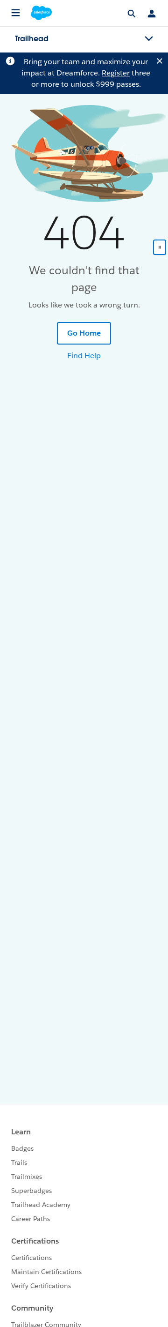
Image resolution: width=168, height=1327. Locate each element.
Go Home (84, 333)
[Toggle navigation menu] (149, 39)
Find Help (84, 355)
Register (116, 73)
